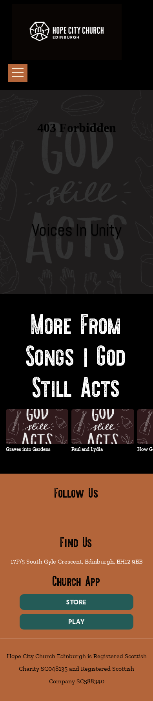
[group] (37, 433)
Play (76, 621)
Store (76, 602)
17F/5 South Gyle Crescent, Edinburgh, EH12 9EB (77, 561)
